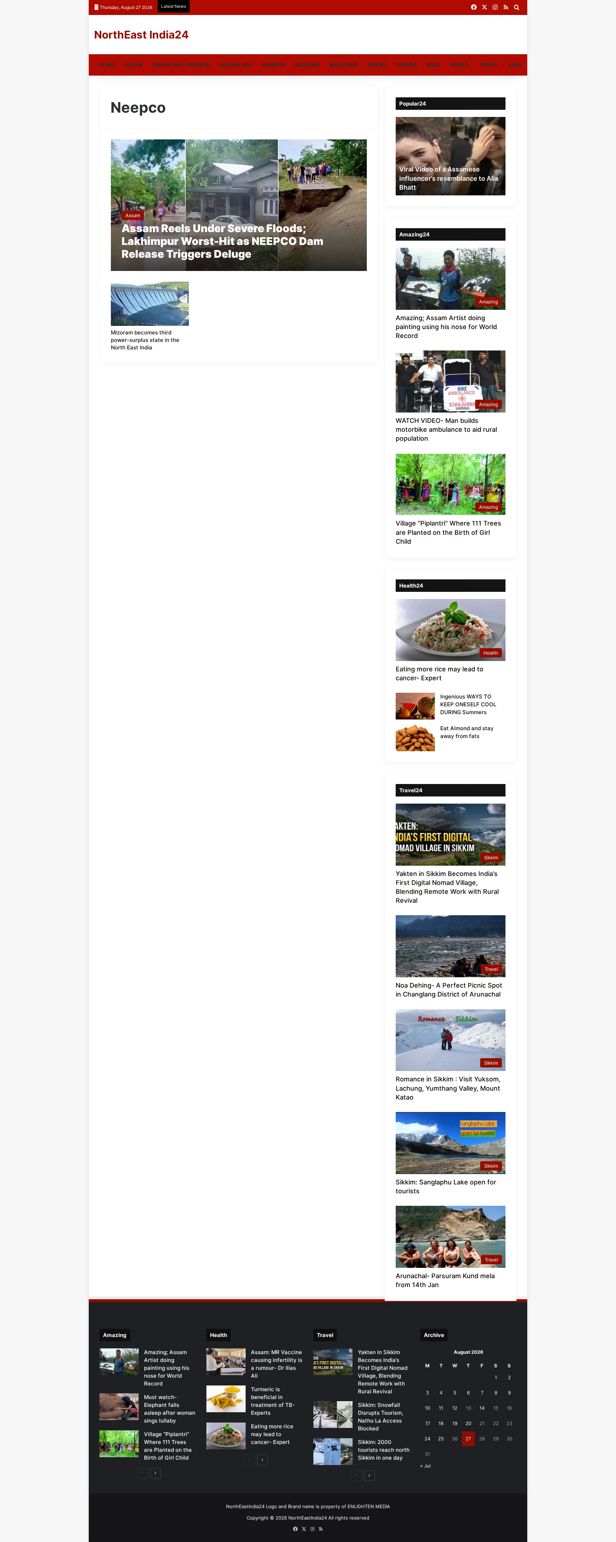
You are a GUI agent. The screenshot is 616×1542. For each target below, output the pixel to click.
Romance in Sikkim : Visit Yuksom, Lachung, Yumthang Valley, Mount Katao (448, 1088)
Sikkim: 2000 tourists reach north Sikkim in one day (384, 1450)
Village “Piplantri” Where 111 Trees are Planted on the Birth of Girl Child (448, 532)
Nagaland (343, 65)
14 (481, 1408)
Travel (488, 65)
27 (468, 1438)
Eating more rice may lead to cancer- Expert (272, 1434)
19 (454, 1423)
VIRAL (515, 65)
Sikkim (376, 65)
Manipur (273, 65)
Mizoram (307, 65)
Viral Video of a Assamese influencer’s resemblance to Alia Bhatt (448, 178)
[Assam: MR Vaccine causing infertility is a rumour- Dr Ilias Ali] (226, 1361)
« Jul (425, 1466)
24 (427, 1438)
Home (106, 65)
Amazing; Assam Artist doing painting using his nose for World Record (446, 326)
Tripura (406, 65)
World (459, 65)
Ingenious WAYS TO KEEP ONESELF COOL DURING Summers (468, 704)
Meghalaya (236, 65)
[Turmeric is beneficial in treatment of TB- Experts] (226, 1398)
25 (441, 1438)
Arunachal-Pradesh (181, 65)
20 (468, 1423)
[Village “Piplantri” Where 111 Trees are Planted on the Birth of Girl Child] (119, 1443)
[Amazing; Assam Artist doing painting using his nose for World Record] (119, 1361)
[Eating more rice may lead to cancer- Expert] (226, 1436)
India (433, 65)
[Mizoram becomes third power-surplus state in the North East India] (150, 304)
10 (427, 1408)
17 (427, 1423)
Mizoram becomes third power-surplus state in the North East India (145, 340)
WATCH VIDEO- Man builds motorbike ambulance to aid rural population (446, 429)
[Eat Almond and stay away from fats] (415, 737)
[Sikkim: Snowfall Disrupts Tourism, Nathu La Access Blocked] (333, 1414)
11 (441, 1408)
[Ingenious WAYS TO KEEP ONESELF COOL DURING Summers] (415, 706)
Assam (133, 65)
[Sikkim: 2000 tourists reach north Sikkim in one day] (333, 1451)
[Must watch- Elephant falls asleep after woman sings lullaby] (119, 1406)
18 (440, 1423)
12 (454, 1408)
